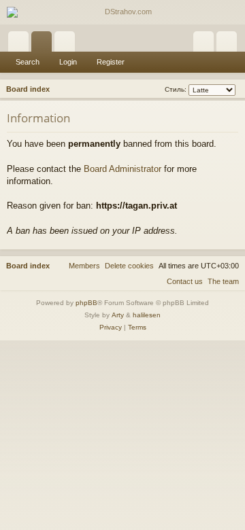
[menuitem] (129, 265)
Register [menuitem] (229, 44)
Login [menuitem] (206, 44)
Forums (44, 44)
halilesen (147, 315)
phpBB (86, 302)
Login (68, 62)
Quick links (21, 44)
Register (111, 62)
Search (27, 62)
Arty (118, 315)
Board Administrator (122, 169)
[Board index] (122, 12)
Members (67, 44)
